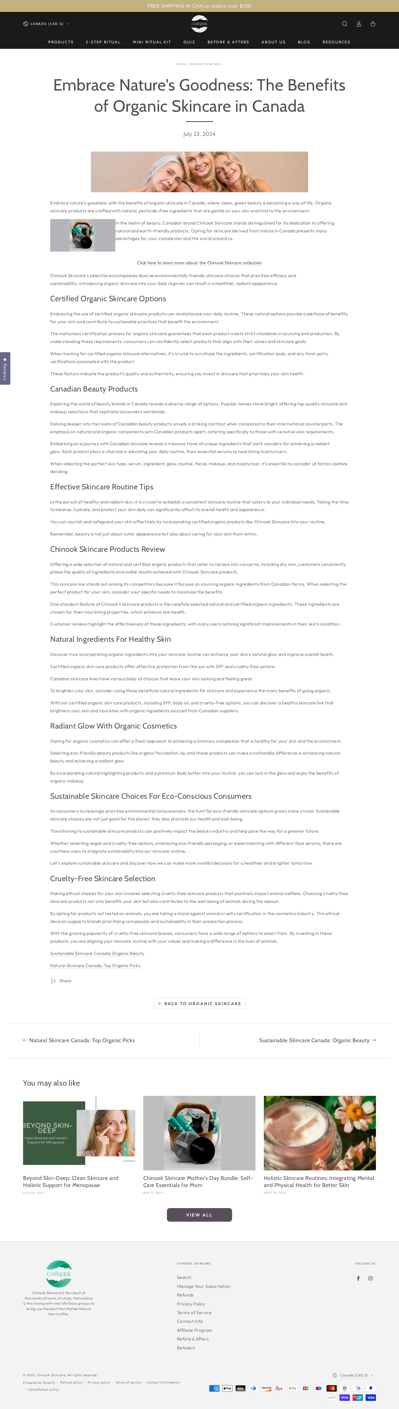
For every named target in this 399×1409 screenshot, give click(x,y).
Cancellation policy (43, 1389)
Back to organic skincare (203, 1003)
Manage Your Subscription (204, 1286)
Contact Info (190, 1321)
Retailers (186, 1347)
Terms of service (128, 1382)
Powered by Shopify (39, 1383)
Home (181, 64)
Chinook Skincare (51, 1375)
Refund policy (71, 1382)
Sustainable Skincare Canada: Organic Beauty (97, 953)
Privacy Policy (191, 1304)
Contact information (163, 1382)
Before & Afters (193, 1338)
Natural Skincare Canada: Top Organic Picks (95, 965)
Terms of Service (194, 1312)
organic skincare (204, 64)
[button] (345, 24)
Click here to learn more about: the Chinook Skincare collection (199, 262)
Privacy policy (99, 1382)
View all (199, 1215)
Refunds (185, 1295)
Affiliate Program (195, 1330)
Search (184, 1277)
